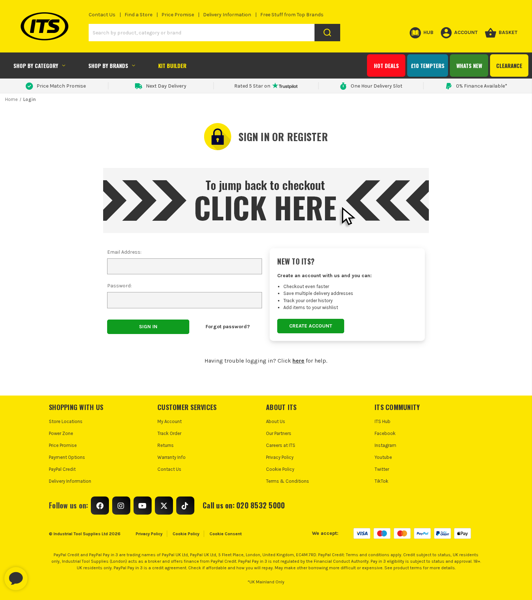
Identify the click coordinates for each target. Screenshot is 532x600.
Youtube (383, 457)
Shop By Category (35, 65)
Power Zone (61, 433)
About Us (275, 421)
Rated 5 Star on (252, 86)
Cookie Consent (226, 533)
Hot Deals (386, 65)
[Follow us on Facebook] (100, 506)
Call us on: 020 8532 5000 (244, 505)
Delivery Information (227, 15)
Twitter (382, 469)
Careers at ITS (280, 445)
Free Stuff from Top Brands (292, 15)
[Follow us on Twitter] (164, 506)
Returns (165, 445)
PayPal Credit (62, 469)
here (298, 360)
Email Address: (124, 252)
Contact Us (102, 15)
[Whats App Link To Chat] (39, 575)
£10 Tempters (427, 65)
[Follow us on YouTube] (143, 506)
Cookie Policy (280, 469)
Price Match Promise (61, 86)
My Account (169, 421)
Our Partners (278, 433)
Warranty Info (171, 457)
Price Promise (177, 15)
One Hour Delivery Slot (376, 86)
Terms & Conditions (287, 481)
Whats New (469, 65)
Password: (119, 286)
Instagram (385, 445)
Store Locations (66, 421)
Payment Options (67, 457)
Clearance (509, 65)
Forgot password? (228, 327)
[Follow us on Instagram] (121, 506)
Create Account (310, 326)
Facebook (385, 433)
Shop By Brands (108, 65)
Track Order (169, 433)
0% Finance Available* (481, 86)
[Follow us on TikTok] (185, 506)
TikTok (381, 481)
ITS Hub (382, 421)
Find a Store (138, 15)
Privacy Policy (280, 457)
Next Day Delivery (166, 86)
